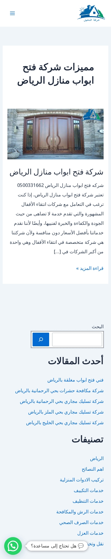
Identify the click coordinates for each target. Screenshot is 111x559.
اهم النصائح (93, 469)
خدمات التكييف (89, 490)
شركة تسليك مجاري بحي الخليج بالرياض (65, 422)
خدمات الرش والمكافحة (80, 511)
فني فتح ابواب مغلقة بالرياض (75, 380)
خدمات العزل (90, 533)
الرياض (97, 458)
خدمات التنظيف (88, 501)
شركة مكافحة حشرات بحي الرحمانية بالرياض (59, 390)
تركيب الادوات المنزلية (82, 479)
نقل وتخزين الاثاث (86, 543)
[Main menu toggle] (12, 13)
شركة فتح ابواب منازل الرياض (56, 171)
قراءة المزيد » (90, 269)
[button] (13, 546)
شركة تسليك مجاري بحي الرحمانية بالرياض (62, 401)
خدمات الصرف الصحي (81, 522)
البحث (98, 326)
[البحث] (41, 339)
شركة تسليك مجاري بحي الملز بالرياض (66, 412)
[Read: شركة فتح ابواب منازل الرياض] (55, 133)
